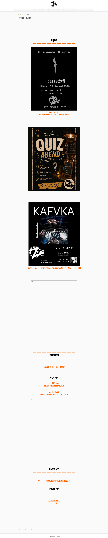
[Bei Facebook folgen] (20, 535)
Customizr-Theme (57, 536)
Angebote (47, 9)
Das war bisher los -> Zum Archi (25, 529)
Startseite (33, 9)
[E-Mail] (22, 535)
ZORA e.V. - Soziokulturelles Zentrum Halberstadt (52, 535)
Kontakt (74, 9)
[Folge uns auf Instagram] (18, 535)
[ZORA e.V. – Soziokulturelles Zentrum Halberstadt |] (54, 4)
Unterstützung (65, 9)
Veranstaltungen (56, 9)
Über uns (41, 9)
